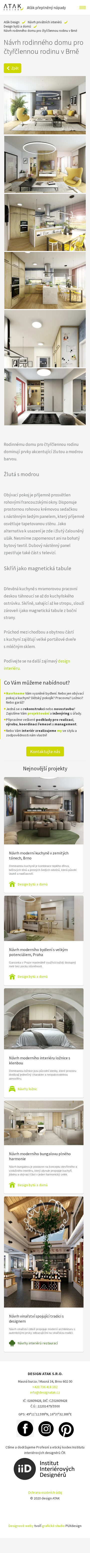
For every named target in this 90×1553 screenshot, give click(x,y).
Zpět (15, 68)
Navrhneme (15, 693)
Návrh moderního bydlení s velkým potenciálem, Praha (38, 952)
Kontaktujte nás (45, 751)
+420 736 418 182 (45, 1387)
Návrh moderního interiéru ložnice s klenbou (39, 1060)
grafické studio (53, 1525)
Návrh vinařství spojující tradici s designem (36, 1319)
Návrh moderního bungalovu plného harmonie (40, 1156)
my (59, 730)
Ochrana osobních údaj (45, 1492)
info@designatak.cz (45, 1392)
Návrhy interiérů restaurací (38, 1343)
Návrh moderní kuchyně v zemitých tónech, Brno (38, 855)
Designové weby (21, 1525)
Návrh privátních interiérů (45, 22)
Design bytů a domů (17, 26)
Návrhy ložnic (27, 1089)
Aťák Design (12, 22)
